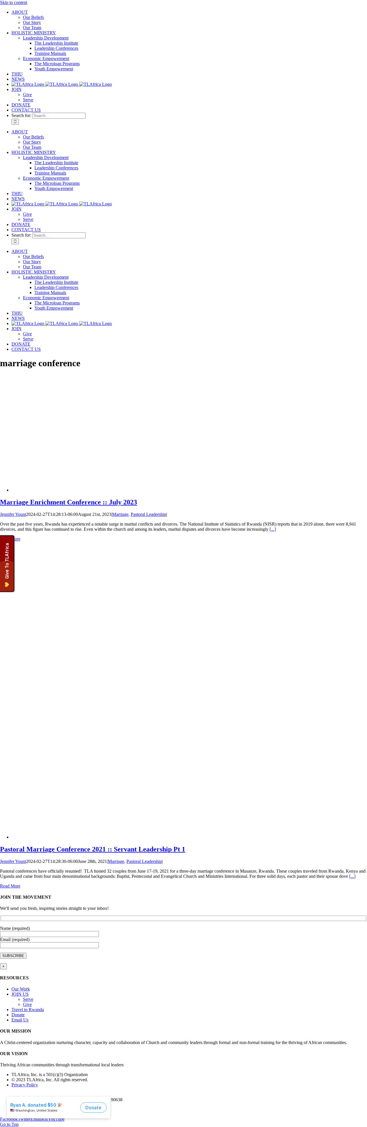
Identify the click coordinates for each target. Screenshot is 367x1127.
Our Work (20, 989)
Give (27, 1004)
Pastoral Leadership (148, 514)
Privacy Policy (24, 1084)
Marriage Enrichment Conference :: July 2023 (68, 502)
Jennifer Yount (13, 514)
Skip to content (13, 2)
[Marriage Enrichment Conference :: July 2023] (99, 490)
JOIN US (20, 994)
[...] (273, 529)
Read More (10, 886)
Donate (18, 1014)
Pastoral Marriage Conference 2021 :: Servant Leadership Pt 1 (92, 849)
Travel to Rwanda (27, 1009)
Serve (28, 999)
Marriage (120, 514)
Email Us (19, 1019)
